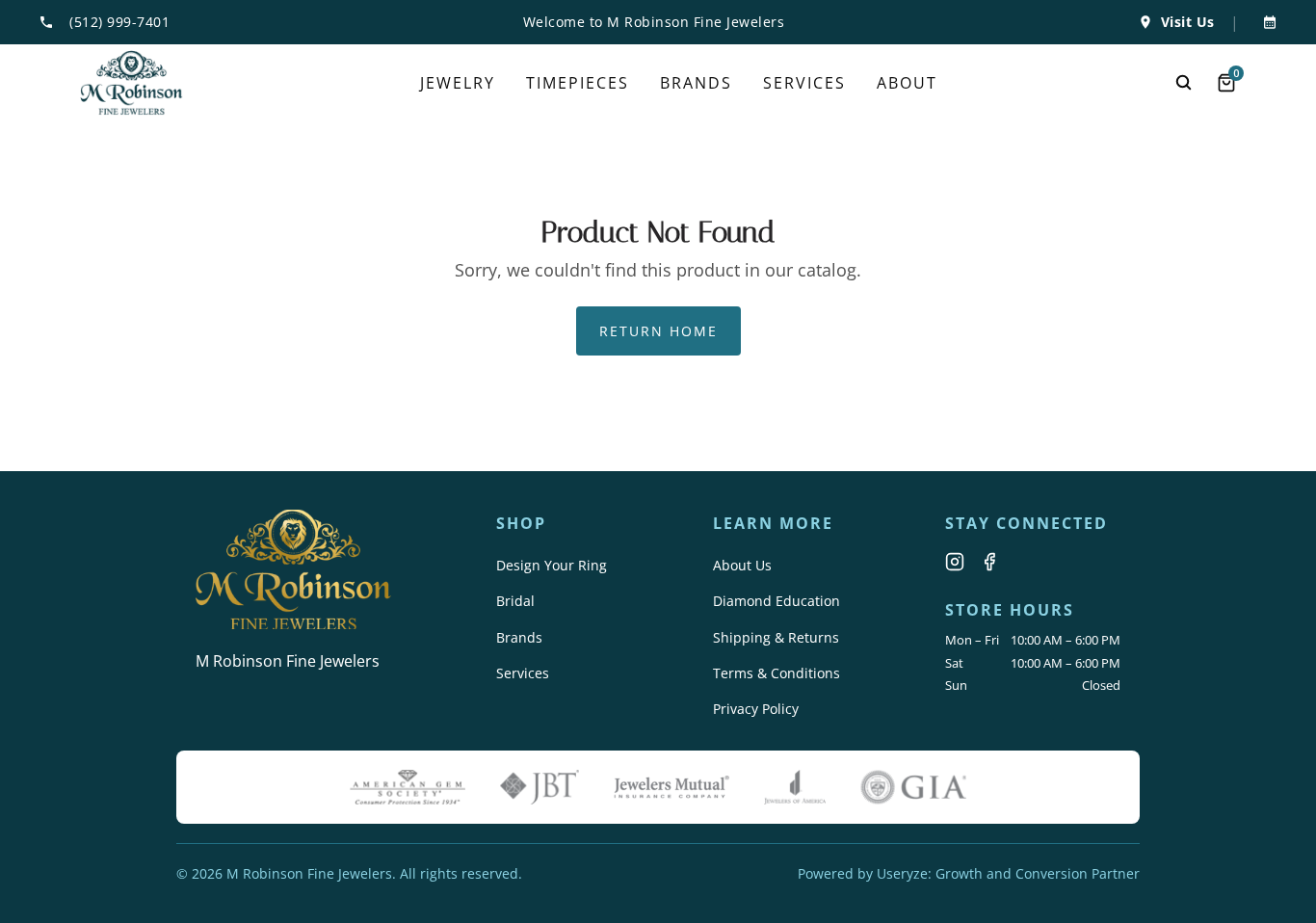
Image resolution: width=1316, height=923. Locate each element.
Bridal (515, 601)
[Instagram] (954, 561)
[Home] (131, 83)
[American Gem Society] (407, 787)
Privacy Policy (756, 708)
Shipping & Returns (776, 637)
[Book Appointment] (1265, 22)
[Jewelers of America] (795, 787)
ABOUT (907, 82)
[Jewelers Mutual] (671, 787)
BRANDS (696, 82)
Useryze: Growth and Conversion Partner (1008, 873)
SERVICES (804, 82)
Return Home (658, 331)
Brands (519, 637)
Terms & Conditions (776, 673)
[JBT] (539, 787)
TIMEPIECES (577, 82)
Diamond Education (776, 601)
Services (522, 673)
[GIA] (913, 787)
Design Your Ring (551, 565)
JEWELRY (457, 82)
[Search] (1184, 82)
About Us (742, 565)
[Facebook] (989, 561)
